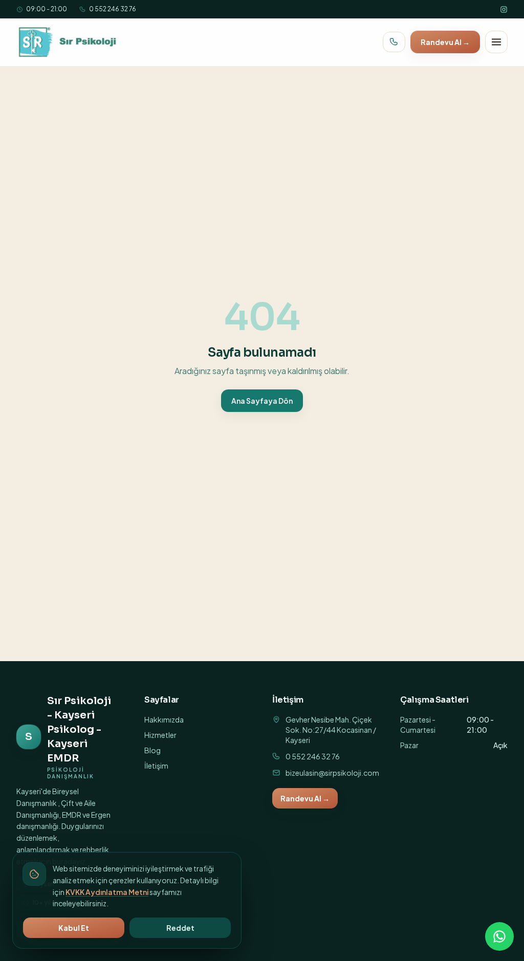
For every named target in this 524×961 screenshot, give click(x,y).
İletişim (156, 765)
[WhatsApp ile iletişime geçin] (499, 936)
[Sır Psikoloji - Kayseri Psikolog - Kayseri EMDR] (68, 42)
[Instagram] (504, 9)
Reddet (180, 927)
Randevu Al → (445, 42)
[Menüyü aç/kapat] (496, 42)
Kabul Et (73, 927)
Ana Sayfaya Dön (262, 400)
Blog (152, 750)
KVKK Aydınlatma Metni (107, 892)
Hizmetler (160, 734)
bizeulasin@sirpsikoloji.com (332, 772)
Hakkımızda (164, 719)
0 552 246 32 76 (112, 9)
